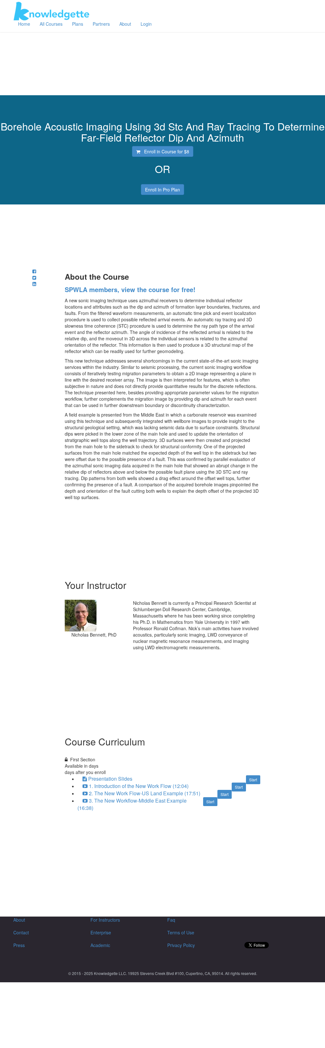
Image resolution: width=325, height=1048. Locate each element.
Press (19, 945)
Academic (100, 945)
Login (146, 24)
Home (24, 24)
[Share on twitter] (34, 277)
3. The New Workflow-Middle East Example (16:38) (132, 804)
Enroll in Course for (164, 151)
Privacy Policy (181, 945)
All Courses (51, 24)
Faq (171, 920)
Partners (101, 24)
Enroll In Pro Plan (162, 189)
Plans (77, 24)
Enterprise (100, 932)
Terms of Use (180, 932)
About (125, 24)
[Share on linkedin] (34, 284)
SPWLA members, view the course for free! (130, 289)
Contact (21, 932)
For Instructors (105, 920)
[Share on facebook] (34, 271)
